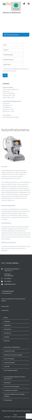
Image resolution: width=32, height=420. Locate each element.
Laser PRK (6, 366)
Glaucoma (7, 341)
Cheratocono (7, 333)
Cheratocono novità (9, 351)
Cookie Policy (4, 310)
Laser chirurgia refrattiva (10, 370)
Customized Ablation (9, 362)
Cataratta (6, 337)
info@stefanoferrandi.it (10, 284)
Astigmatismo (7, 325)
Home (15, 415)
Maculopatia (7, 382)
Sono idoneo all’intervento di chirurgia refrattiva (14, 395)
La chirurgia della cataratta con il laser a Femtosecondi (14, 378)
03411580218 (7, 278)
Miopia (6, 317)
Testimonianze (8, 400)
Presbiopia (7, 321)
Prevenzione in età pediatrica (12, 347)
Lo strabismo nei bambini (11, 390)
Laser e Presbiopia (9, 359)
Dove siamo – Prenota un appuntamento (15, 417)
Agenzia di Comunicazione (23, 411)
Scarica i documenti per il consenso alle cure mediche (13, 300)
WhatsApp (16, 9)
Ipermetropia (7, 329)
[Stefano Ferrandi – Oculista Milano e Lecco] (7, 3)
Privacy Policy (12, 71)
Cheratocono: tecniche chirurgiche (13, 355)
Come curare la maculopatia (11, 386)
